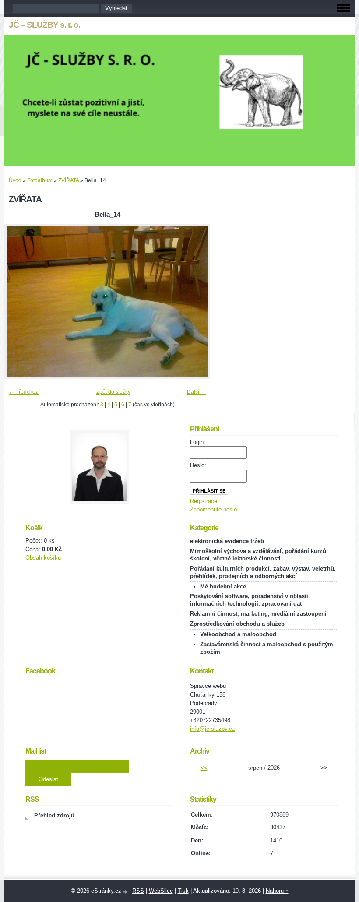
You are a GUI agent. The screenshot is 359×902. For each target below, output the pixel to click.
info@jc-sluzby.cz (212, 729)
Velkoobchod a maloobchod (238, 634)
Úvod (15, 180)
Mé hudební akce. (224, 586)
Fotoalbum (40, 180)
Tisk (183, 891)
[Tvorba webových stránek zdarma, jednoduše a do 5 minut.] (126, 892)
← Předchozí (24, 392)
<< (204, 768)
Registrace (203, 501)
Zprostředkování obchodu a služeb (237, 623)
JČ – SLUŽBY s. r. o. (44, 24)
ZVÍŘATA (68, 180)
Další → (196, 392)
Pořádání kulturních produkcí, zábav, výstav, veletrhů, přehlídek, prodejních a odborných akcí (263, 572)
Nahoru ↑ (277, 891)
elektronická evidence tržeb (227, 541)
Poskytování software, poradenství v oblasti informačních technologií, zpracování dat (249, 600)
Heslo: (198, 465)
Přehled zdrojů (54, 815)
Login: (197, 442)
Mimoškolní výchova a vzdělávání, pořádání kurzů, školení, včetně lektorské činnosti (259, 555)
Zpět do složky (113, 392)
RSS (138, 891)
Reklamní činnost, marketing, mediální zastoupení (258, 613)
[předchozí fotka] (18, 301)
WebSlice (161, 891)
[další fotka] (196, 301)
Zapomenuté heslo (213, 509)
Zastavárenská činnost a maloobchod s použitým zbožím (266, 648)
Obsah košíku (43, 557)
